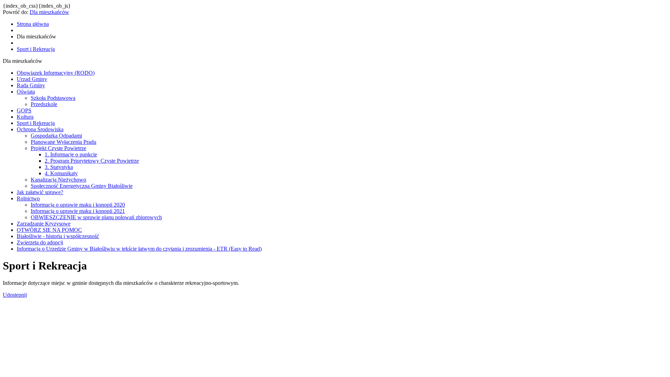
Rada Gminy (31, 85)
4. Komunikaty (61, 173)
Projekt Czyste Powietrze (58, 148)
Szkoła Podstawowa (53, 98)
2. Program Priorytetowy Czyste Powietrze (92, 161)
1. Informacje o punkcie (71, 154)
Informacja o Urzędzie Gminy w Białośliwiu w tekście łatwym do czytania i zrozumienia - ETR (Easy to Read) (139, 249)
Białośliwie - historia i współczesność (58, 236)
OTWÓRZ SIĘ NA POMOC (49, 230)
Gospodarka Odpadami (56, 136)
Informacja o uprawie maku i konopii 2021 (78, 211)
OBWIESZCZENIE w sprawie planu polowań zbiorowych (96, 217)
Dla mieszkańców (49, 12)
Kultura (25, 117)
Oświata (26, 92)
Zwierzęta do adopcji (40, 242)
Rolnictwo (28, 198)
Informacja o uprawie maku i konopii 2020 (78, 205)
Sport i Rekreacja (36, 123)
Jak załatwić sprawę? (40, 192)
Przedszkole (44, 104)
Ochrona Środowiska (40, 129)
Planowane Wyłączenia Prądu (63, 142)
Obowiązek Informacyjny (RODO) (56, 73)
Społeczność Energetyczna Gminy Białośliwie (82, 186)
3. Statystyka (59, 167)
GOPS (24, 110)
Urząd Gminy (32, 79)
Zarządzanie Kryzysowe (43, 224)
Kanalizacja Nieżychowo (58, 180)
